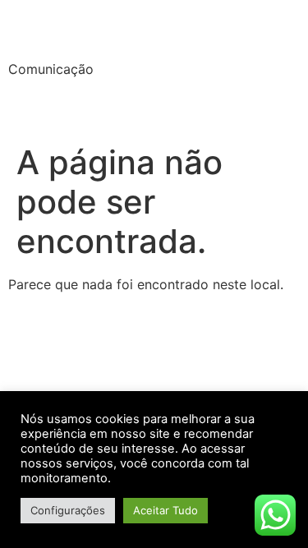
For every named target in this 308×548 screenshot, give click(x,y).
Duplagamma (111, 32)
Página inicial (61, 107)
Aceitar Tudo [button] (165, 510)
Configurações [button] (67, 510)
